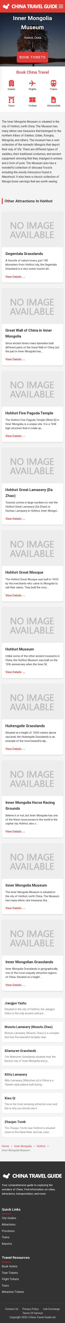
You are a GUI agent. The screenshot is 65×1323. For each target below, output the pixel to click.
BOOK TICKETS (33, 57)
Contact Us (11, 1309)
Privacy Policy (31, 1309)
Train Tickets (10, 1273)
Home (5, 1146)
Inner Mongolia (23, 1146)
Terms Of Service (32, 1313)
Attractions (9, 1224)
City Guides (9, 1218)
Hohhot (41, 1146)
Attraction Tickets (13, 1292)
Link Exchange (51, 1309)
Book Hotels (10, 1266)
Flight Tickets (10, 1279)
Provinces (8, 1231)
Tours (5, 1285)
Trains (5, 1237)
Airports (7, 1243)
